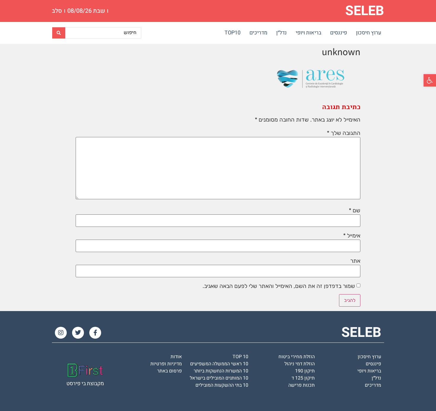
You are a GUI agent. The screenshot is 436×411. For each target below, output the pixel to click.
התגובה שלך (343, 133)
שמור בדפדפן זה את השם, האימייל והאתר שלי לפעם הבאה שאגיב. (279, 286)
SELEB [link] (364, 11)
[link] (430, 80)
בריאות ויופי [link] (308, 33)
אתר (355, 261)
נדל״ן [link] (281, 33)
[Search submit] (58, 33)
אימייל (351, 235)
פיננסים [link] (338, 33)
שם (354, 210)
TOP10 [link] (233, 33)
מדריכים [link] (258, 33)
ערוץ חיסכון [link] (368, 33)
